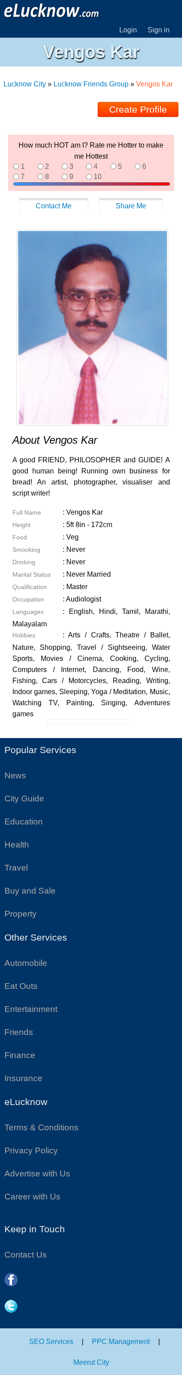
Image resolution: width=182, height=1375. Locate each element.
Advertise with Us (37, 1173)
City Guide (24, 798)
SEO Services (51, 1341)
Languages (28, 611)
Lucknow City (26, 84)
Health (16, 844)
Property (20, 913)
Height (21, 524)
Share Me (131, 206)
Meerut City (91, 1362)
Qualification (29, 586)
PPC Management (121, 1341)
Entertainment (30, 1009)
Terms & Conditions (41, 1127)
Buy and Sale (30, 890)
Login (128, 30)
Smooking (26, 549)
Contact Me (54, 206)
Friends (18, 1032)
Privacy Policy (31, 1150)
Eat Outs (21, 986)
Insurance (23, 1078)
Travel (16, 867)
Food (19, 537)
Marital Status (31, 574)
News (15, 775)
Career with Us (32, 1196)
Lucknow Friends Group (91, 84)
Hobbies (23, 635)
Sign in (159, 30)
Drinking (23, 562)
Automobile (25, 963)
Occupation (28, 599)
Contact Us (25, 1254)
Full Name (26, 512)
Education (23, 821)
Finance (19, 1055)
